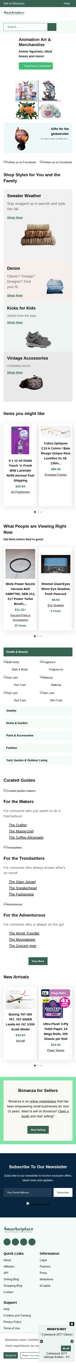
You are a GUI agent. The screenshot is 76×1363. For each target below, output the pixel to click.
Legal (43, 1260)
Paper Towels (55, 1050)
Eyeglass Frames (56, 474)
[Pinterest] (23, 1241)
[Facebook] (7, 1241)
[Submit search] (52, 27)
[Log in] (61, 14)
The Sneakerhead (23, 888)
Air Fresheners (20, 491)
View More (38, 961)
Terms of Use (12, 1328)
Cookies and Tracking (17, 1315)
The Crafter (18, 825)
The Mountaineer (22, 939)
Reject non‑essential (33, 1355)
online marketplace (43, 1101)
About (7, 1260)
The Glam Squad (22, 882)
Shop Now (15, 217)
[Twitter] (15, 1241)
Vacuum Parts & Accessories (20, 617)
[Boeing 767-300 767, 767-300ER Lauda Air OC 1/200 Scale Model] (20, 1023)
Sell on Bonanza (14, 3)
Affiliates (9, 1266)
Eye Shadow (56, 605)
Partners (45, 1266)
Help (67, 3)
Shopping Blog (13, 1285)
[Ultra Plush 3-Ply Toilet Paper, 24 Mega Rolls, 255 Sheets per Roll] (55, 1023)
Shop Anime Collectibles (37, 65)
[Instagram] (32, 1241)
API (6, 1272)
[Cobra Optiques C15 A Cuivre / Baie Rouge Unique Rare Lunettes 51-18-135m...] (55, 465)
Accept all (10, 1355)
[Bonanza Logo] (14, 13)
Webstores (46, 1279)
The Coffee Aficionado (26, 837)
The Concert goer (22, 946)
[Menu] (69, 14)
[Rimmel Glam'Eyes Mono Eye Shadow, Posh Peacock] (55, 588)
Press (43, 1272)
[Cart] (53, 14)
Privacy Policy (12, 1321)
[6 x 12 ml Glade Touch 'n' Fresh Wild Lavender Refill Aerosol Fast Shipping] (20, 465)
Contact (8, 1292)
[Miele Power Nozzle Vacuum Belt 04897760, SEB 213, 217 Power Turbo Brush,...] (20, 588)
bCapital (45, 1285)
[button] (35, 512)
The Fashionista (21, 894)
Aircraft (20, 1040)
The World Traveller (24, 933)
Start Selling (38, 1129)
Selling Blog (11, 1279)
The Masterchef (21, 831)
